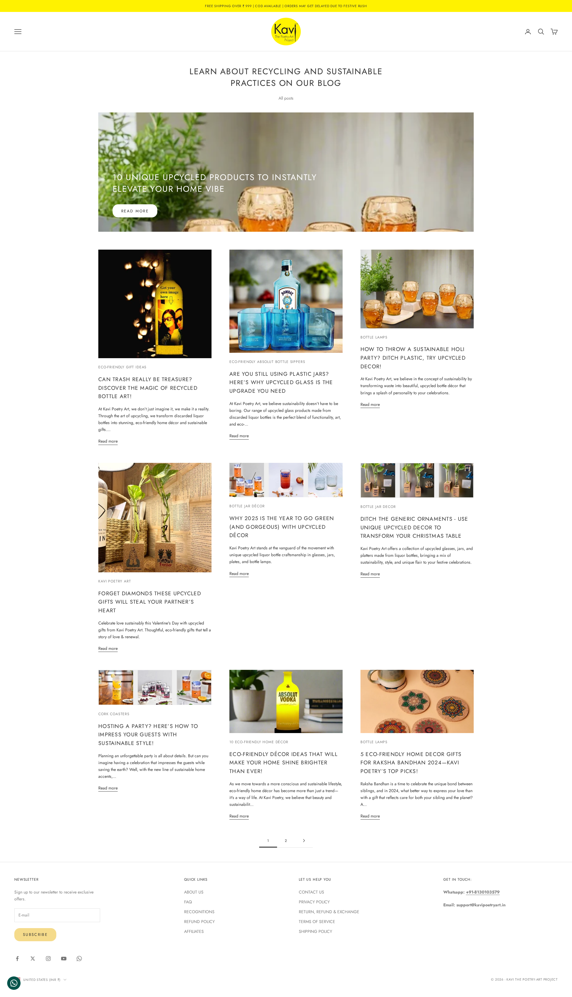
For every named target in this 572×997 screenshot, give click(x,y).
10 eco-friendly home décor (258, 742)
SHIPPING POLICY (315, 931)
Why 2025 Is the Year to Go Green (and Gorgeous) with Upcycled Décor (281, 527)
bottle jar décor (247, 506)
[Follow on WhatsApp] (79, 959)
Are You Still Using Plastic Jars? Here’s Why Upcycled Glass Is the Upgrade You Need (281, 382)
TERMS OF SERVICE (317, 922)
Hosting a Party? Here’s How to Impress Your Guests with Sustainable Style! (148, 734)
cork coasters (114, 714)
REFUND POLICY (199, 922)
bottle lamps (374, 337)
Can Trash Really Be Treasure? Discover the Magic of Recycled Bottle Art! (148, 388)
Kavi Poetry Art (114, 581)
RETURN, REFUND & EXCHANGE (329, 912)
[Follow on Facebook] (17, 959)
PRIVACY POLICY (314, 902)
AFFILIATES (194, 931)
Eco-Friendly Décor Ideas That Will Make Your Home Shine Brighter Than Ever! (283, 762)
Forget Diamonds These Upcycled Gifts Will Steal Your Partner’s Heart (149, 602)
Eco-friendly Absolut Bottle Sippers (267, 361)
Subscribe (35, 934)
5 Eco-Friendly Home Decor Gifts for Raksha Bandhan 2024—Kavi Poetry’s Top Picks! (410, 762)
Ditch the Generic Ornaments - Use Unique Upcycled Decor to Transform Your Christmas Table (414, 527)
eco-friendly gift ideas (122, 367)
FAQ (188, 902)
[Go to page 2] (304, 840)
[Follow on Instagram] (48, 959)
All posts (286, 98)
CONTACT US (311, 892)
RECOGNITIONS (199, 912)
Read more (135, 211)
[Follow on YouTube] (64, 959)
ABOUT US (193, 892)
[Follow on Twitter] (33, 959)
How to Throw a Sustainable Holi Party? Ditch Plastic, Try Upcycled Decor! (413, 357)
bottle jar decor (378, 506)
